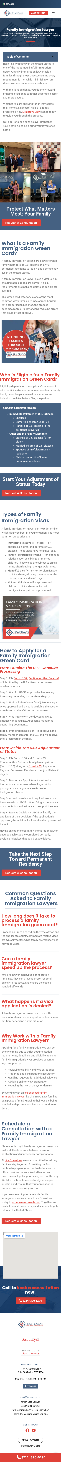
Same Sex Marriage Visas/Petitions (31, 1414)
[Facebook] (27, 1430)
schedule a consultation (26, 1202)
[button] (53, 56)
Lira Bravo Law (31, 111)
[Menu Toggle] (53, 13)
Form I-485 (35, 766)
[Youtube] (33, 1430)
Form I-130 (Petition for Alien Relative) (36, 678)
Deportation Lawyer (30, 1406)
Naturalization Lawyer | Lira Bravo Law (30, 1410)
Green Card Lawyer (30, 1402)
